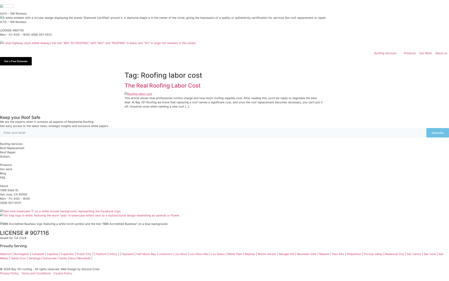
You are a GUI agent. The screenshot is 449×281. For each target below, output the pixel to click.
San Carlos (414, 254)
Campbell (38, 254)
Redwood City (394, 254)
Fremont (101, 254)
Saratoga (34, 258)
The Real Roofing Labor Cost (163, 85)
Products (6, 165)
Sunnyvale (50, 258)
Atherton (6, 254)
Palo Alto (338, 254)
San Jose (430, 254)
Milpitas (250, 254)
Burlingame (21, 254)
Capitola (52, 254)
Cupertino (67, 254)
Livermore (165, 254)
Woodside (84, 258)
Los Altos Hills (199, 254)
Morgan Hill (286, 254)
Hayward (128, 254)
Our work (6, 169)
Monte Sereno (267, 254)
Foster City (84, 254)
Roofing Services (11, 144)
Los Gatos (218, 254)
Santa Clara (67, 258)
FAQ (2, 177)
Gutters (5, 156)
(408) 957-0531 (10, 203)
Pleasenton (354, 254)
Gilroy (113, 254)
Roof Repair (8, 152)
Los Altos (181, 254)
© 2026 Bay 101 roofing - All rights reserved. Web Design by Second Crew (49, 269)
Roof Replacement (12, 148)
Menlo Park (234, 254)
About (4, 186)
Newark (324, 254)
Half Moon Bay (146, 254)
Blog (3, 173)
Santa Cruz (18, 258)
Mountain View (307, 254)
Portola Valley (373, 254)
